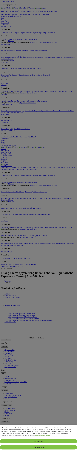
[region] (38, 438)
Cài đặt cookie (38, 441)
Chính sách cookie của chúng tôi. (43, 435)
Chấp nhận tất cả (38, 447)
